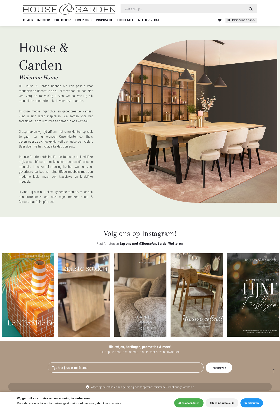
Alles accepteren (188, 403)
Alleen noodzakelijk (222, 403)
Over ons (83, 20)
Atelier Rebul (149, 20)
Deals (28, 20)
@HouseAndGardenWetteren (161, 243)
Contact (125, 20)
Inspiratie (104, 20)
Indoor (43, 20)
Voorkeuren (252, 403)
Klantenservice (243, 20)
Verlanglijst (219, 20)
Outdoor (62, 20)
